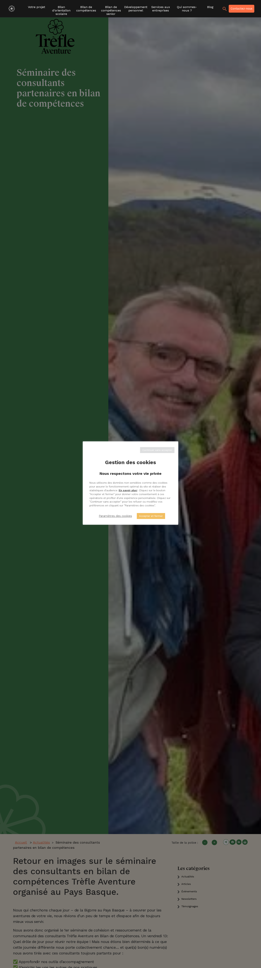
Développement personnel (135, 8)
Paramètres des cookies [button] (115, 516)
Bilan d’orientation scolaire (61, 8)
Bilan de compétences (86, 8)
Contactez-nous (241, 8)
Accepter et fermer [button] (151, 516)
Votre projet (36, 7)
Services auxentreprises (160, 8)
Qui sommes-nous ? (187, 8)
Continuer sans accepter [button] (157, 450)
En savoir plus (128, 490)
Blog (210, 7)
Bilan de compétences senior (111, 8)
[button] (251, 8)
